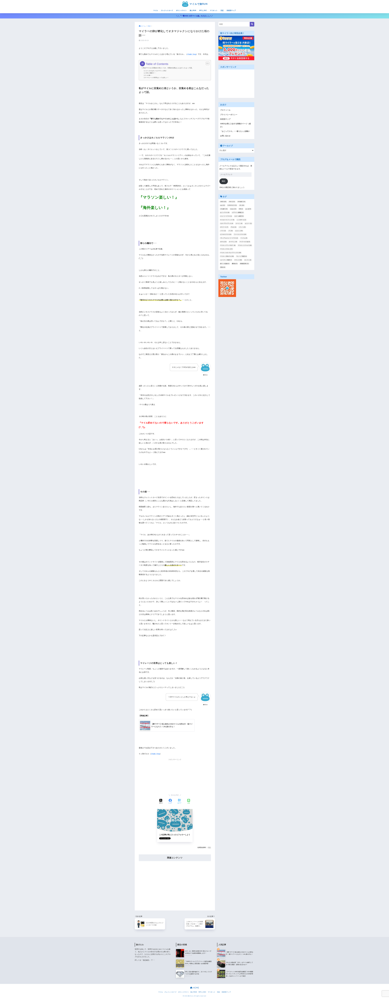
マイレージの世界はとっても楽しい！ (157, 77)
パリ (230, 230)
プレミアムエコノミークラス (229, 238)
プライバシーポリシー (228, 115)
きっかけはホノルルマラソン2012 (156, 71)
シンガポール (241, 219)
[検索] (252, 24)
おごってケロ (224, 212)
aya (222, 205)
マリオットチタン (226, 249)
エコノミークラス (226, 216)
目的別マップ (231, 10)
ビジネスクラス (225, 234)
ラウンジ (238, 260)
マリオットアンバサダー (227, 245)
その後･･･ (149, 75)
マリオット (213, 10)
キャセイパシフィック (227, 219)
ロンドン (247, 260)
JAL (241, 205)
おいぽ (248, 209)
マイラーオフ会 (245, 241)
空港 (222, 267)
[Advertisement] (175, 776)
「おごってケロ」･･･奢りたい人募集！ (235, 131)
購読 (223, 181)
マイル (155, 10)
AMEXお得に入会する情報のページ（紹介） (235, 125)
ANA (232, 201)
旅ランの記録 (224, 263)
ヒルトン (239, 230)
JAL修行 (224, 209)
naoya (233, 209)
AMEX (223, 201)
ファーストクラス (240, 234)
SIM (241, 209)
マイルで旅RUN (198, 3)
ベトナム (243, 238)
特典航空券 (244, 263)
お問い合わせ (225, 136)
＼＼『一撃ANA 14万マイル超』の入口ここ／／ (194, 16)
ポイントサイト (181, 10)
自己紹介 (146, 960)
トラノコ (242, 227)
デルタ (233, 227)
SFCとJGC (203, 10)
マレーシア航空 (241, 256)
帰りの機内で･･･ (151, 73)
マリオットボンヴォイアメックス (230, 252)
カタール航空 (239, 216)
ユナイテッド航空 (226, 260)
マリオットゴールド (245, 245)
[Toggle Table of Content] (206, 63)
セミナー (248, 223)
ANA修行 (241, 201)
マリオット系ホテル (227, 256)
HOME (195, 987)
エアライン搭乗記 (238, 212)
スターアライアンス (226, 223)
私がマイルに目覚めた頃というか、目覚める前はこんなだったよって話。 (168, 68)
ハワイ (223, 230)
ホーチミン (233, 241)
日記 (222, 10)
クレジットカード (167, 10)
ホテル (223, 241)
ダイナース (224, 227)
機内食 (234, 263)
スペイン (239, 223)
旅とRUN (193, 10)
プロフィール (225, 110)
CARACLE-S (232, 205)
